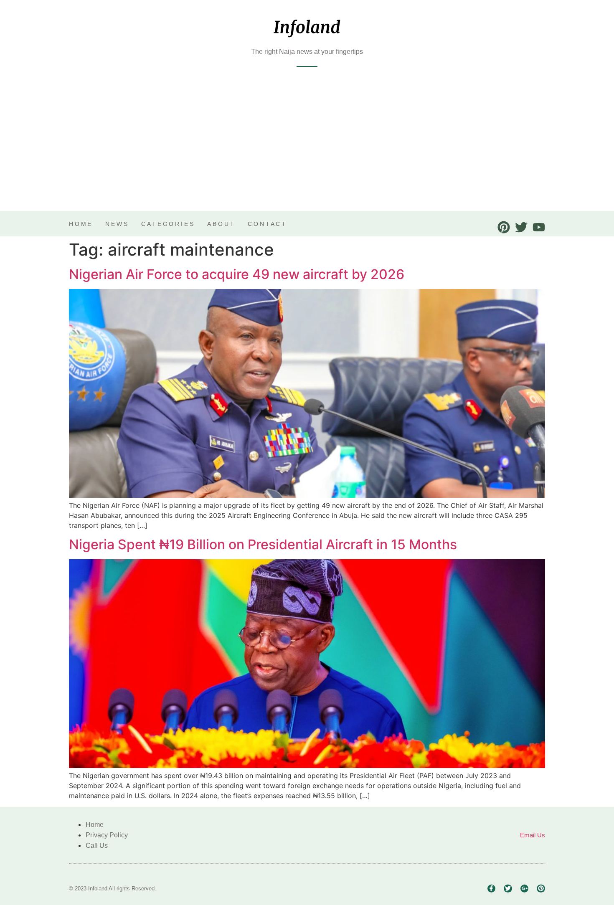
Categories (168, 224)
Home (81, 224)
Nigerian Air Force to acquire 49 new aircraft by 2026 (236, 274)
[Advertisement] (307, 148)
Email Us (532, 835)
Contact (267, 224)
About (221, 224)
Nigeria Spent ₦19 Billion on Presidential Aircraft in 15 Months (263, 544)
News (117, 224)
